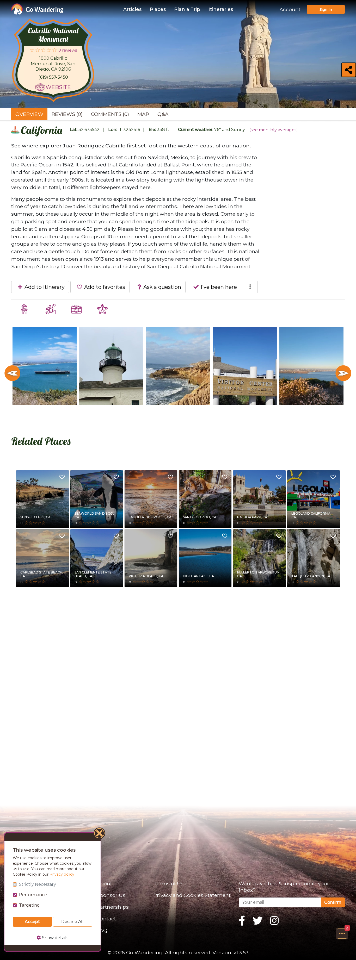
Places (158, 9)
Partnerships (113, 907)
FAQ (102, 930)
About (104, 883)
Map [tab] (143, 114)
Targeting (29, 905)
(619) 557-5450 (53, 77)
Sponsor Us (111, 895)
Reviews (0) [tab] (67, 114)
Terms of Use (170, 883)
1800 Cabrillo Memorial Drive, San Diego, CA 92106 (53, 63)
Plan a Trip (187, 9)
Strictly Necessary (37, 884)
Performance (33, 894)
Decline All (72, 921)
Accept (32, 921)
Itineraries (220, 9)
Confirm (332, 902)
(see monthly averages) (273, 129)
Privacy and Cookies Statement (192, 895)
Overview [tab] (29, 114)
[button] (342, 933)
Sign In (326, 9)
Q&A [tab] (163, 114)
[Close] (99, 834)
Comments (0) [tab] (110, 114)
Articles (132, 9)
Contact (106, 918)
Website (58, 87)
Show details (54, 937)
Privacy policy (62, 874)
